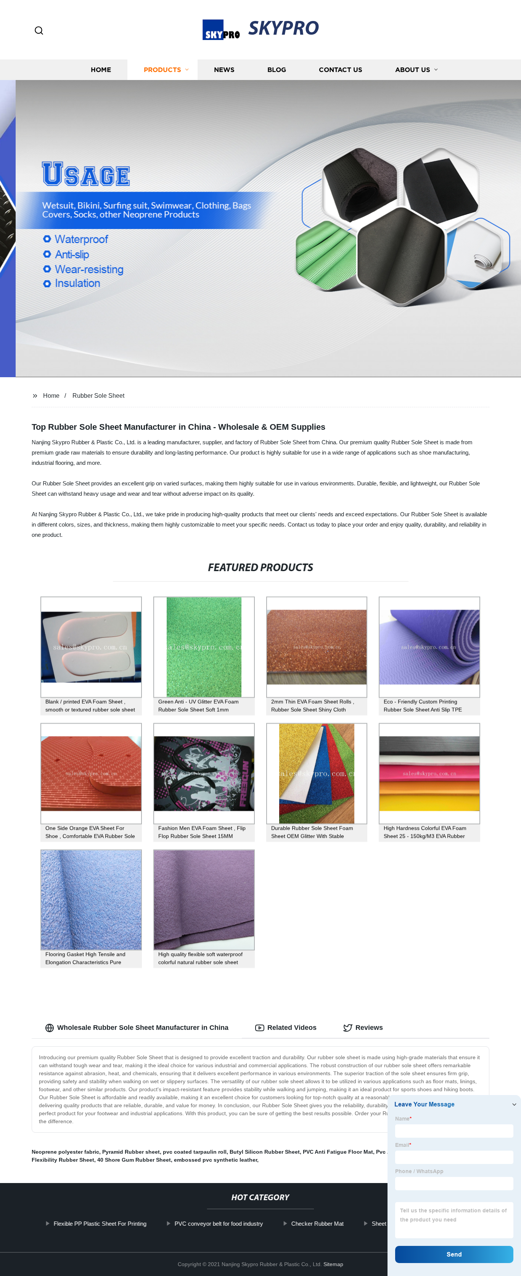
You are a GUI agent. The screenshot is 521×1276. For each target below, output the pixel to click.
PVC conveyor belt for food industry (219, 1223)
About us (412, 69)
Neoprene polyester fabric (65, 1152)
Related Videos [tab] (292, 1027)
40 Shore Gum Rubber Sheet (134, 1160)
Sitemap (333, 1264)
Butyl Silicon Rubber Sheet (265, 1152)
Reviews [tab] (369, 1027)
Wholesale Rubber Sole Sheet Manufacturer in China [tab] (142, 1027)
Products (162, 69)
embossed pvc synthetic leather (215, 1160)
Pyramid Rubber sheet (131, 1152)
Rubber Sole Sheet (98, 395)
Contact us (340, 69)
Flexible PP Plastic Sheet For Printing (100, 1223)
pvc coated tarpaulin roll (195, 1152)
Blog (276, 69)
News (224, 69)
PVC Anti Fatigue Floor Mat (338, 1152)
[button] (39, 31)
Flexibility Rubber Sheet (63, 1160)
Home (101, 69)
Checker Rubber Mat (317, 1223)
